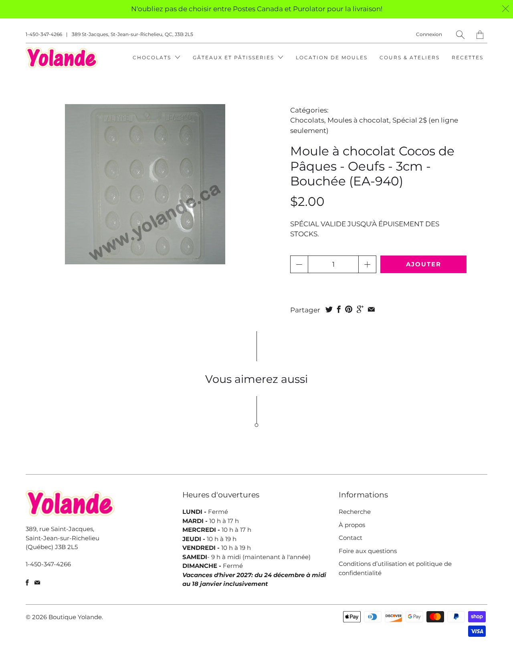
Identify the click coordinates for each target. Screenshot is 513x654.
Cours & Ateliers (410, 57)
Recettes (467, 57)
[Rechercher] (460, 34)
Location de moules (332, 57)
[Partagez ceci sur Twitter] (329, 309)
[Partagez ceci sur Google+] (360, 309)
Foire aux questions (368, 551)
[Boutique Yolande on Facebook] (27, 583)
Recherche (355, 511)
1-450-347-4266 (44, 34)
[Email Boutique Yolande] (37, 583)
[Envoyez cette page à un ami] (371, 309)
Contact (350, 537)
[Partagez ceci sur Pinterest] (348, 309)
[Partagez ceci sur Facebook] (339, 309)
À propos (352, 525)
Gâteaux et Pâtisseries (234, 57)
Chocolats (153, 57)
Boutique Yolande (75, 617)
